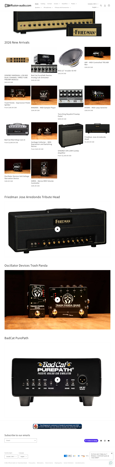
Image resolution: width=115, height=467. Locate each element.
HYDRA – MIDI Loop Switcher (96, 108)
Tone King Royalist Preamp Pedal (69, 115)
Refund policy (40, 463)
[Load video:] (57, 229)
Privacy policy (32, 463)
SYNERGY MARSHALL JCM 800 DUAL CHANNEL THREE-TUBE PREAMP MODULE (16, 77)
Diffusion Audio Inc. (13, 463)
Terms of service (49, 463)
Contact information (68, 463)
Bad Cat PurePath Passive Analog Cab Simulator (41, 76)
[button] (57, 4)
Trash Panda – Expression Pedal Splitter (17, 104)
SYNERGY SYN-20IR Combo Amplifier (68, 152)
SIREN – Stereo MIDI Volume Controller (42, 182)
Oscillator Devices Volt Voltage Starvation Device (16, 177)
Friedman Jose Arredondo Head (95, 138)
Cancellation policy (79, 463)
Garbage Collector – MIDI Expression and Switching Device (41, 144)
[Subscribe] (35, 440)
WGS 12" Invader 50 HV (67, 71)
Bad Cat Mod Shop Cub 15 (14, 140)
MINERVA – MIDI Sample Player (43, 108)
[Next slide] (99, 24)
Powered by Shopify (22, 463)
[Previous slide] (16, 24)
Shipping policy (58, 463)
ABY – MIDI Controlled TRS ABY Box (97, 63)
